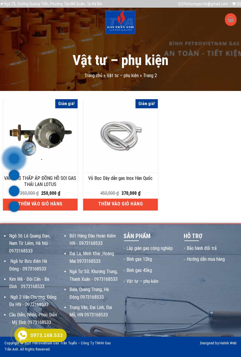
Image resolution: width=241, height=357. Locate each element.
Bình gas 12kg (139, 259)
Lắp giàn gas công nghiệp (149, 248)
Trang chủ (93, 75)
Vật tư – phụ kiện (123, 75)
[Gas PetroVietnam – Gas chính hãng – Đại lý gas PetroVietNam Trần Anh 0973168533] (120, 22)
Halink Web (228, 343)
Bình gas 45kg (139, 270)
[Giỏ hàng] (231, 19)
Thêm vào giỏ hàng (40, 204)
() (238, 3)
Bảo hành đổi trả (202, 248)
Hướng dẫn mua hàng (206, 259)
